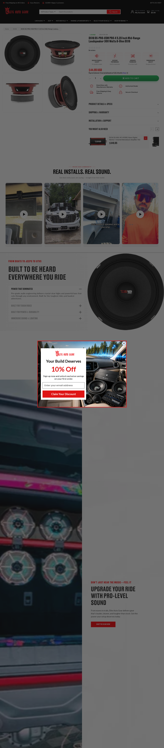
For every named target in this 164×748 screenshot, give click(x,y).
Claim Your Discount (63, 394)
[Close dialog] (124, 343)
